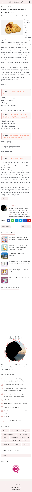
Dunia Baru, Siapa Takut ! (11, 407)
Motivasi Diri (15, 431)
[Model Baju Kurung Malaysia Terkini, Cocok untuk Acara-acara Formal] (4, 264)
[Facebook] (8, 220)
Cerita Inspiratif (8, 434)
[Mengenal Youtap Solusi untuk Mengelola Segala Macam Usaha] (4, 239)
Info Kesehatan (24, 437)
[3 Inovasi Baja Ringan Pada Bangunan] (4, 255)
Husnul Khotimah (14, 206)
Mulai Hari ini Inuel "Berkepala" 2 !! (14, 384)
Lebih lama (26, 227)
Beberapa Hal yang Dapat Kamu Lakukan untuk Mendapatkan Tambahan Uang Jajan (18, 247)
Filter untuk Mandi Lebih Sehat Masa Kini (20, 279)
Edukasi (16, 444)
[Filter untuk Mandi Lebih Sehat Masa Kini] (4, 280)
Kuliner (26, 444)
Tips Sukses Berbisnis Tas (17, 158)
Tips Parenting (23, 434)
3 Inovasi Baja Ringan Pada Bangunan (17, 254)
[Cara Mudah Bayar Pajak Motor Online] (4, 272)
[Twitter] (12, 220)
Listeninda (17, 484)
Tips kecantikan (17, 441)
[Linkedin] (25, 220)
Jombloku (11, 214)
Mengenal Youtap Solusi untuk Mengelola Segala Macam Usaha (18, 238)
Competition (6, 441)
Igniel (18, 489)
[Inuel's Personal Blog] (16, 2)
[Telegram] (16, 220)
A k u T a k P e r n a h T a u (13, 420)
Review (5, 198)
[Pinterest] (29, 220)
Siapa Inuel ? (7, 399)
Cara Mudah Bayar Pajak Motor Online (18, 271)
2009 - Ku (7, 416)
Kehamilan (6, 444)
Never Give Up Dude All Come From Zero (16, 403)
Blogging (25, 431)
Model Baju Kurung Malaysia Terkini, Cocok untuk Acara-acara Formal (19, 263)
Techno (27, 441)
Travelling (5, 437)
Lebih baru (6, 227)
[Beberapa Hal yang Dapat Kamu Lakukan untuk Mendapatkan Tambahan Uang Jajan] (4, 247)
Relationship (14, 437)
